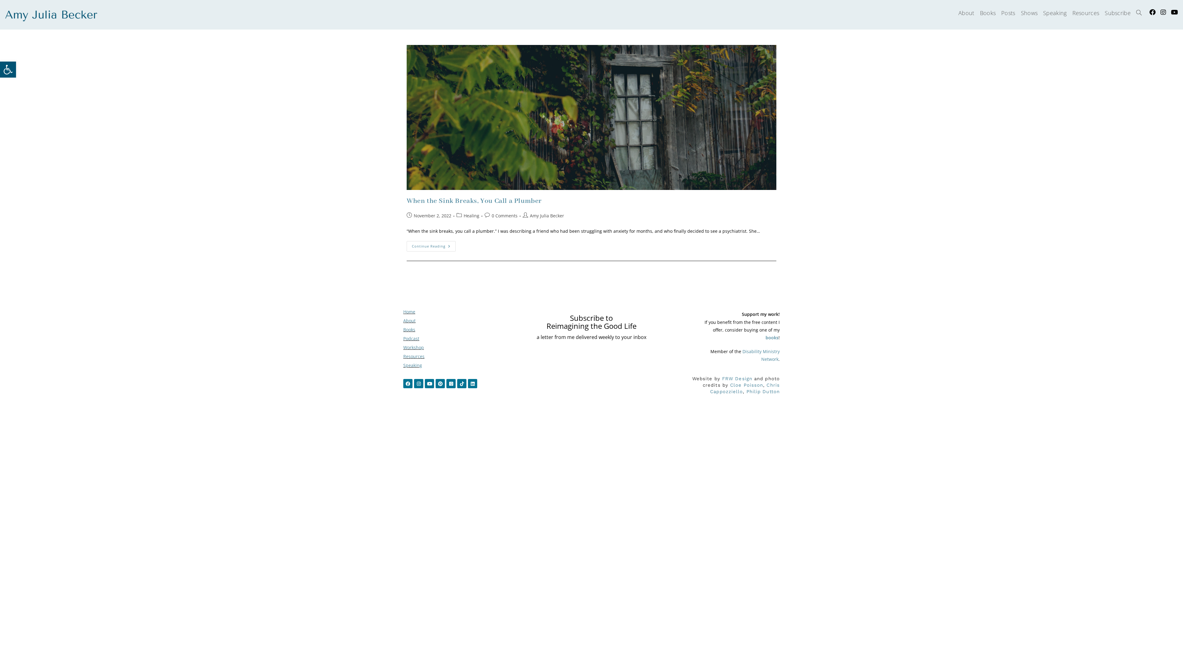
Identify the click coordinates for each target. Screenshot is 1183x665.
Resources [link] (414, 356)
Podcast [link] (411, 338)
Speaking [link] (412, 365)
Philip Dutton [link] (763, 391)
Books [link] (409, 329)
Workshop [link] (413, 347)
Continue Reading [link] (434, 244)
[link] (8, 70)
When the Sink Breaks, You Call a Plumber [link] (474, 201)
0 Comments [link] (505, 216)
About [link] (409, 321)
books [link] (772, 338)
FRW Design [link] (737, 378)
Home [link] (409, 312)
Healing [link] (471, 216)
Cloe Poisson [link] (746, 385)
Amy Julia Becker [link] (547, 216)
